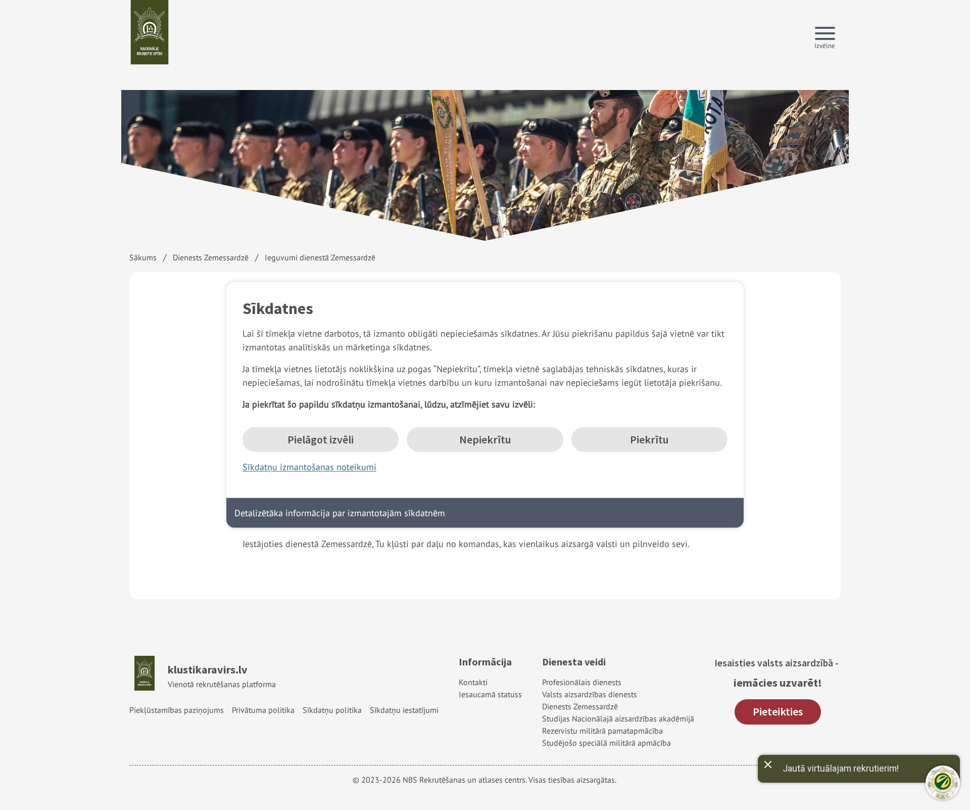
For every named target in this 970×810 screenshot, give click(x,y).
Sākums (143, 257)
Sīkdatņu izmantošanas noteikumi (309, 467)
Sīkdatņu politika (332, 710)
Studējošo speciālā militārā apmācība (606, 743)
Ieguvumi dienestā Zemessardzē (320, 257)
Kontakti (473, 682)
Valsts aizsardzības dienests (589, 694)
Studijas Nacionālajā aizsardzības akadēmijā (618, 718)
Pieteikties (778, 711)
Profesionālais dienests (581, 682)
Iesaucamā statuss (490, 694)
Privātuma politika (263, 710)
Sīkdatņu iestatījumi (404, 710)
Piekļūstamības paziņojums (176, 710)
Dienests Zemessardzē (211, 257)
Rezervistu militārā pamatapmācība (602, 731)
